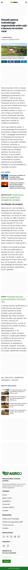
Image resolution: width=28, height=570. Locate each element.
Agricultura (9, 377)
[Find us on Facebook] (3, 536)
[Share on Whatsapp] (4, 61)
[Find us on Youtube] (15, 536)
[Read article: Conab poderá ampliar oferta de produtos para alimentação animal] (5, 405)
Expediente (6, 501)
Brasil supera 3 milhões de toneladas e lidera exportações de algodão (17, 177)
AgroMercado (19, 377)
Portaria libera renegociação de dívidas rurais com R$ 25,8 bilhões (18, 411)
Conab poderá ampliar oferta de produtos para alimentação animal (18, 405)
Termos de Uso (7, 525)
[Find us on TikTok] (18, 536)
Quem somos (7, 498)
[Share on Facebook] (11, 61)
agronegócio (6, 380)
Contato (5, 510)
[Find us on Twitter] (7, 536)
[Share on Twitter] (17, 61)
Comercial (6, 504)
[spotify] (3, 545)
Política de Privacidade (10, 519)
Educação (15, 380)
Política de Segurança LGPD (12, 522)
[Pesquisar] (26, 2)
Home (4, 495)
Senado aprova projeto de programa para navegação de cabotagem (12, 197)
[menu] (2, 2)
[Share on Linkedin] (24, 61)
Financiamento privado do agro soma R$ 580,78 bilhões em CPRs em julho (18, 391)
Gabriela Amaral (7, 37)
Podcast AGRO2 (8, 507)
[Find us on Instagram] (11, 536)
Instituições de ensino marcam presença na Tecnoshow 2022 (13, 299)
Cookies (5, 528)
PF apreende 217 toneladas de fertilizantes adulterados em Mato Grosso (18, 398)
